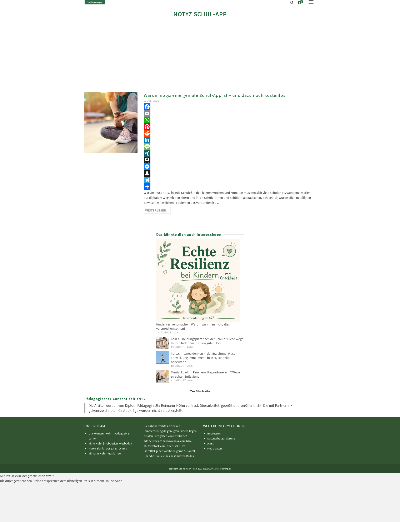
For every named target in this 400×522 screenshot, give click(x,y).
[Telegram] (230, 180)
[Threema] (230, 160)
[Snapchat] (230, 173)
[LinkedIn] (230, 140)
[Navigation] (311, 2)
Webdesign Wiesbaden (118, 443)
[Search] (292, 2)
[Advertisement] (200, 54)
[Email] (230, 113)
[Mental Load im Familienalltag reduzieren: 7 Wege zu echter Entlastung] (162, 376)
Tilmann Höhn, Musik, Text (105, 453)
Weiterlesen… (157, 210)
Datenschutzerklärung (221, 438)
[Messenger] (230, 166)
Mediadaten (214, 448)
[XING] (230, 153)
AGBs (210, 443)
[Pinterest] (230, 126)
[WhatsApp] (230, 120)
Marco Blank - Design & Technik (108, 448)
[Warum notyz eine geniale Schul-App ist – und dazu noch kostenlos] (111, 122)
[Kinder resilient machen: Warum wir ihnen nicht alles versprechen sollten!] (200, 280)
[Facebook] (230, 106)
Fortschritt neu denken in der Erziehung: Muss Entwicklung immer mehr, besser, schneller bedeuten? (203, 357)
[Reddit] (230, 133)
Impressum (214, 433)
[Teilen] (230, 186)
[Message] (230, 146)
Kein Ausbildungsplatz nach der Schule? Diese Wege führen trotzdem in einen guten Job (207, 341)
